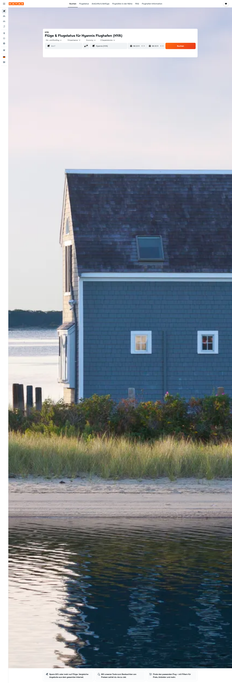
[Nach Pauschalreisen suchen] (4, 26)
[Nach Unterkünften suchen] (4, 16)
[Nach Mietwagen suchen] (4, 21)
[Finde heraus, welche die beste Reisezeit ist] (4, 43)
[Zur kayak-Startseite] (16, 3)
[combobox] (54, 40)
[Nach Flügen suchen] (4, 11)
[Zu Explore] (4, 33)
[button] (4, 3)
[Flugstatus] (4, 38)
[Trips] (4, 50)
